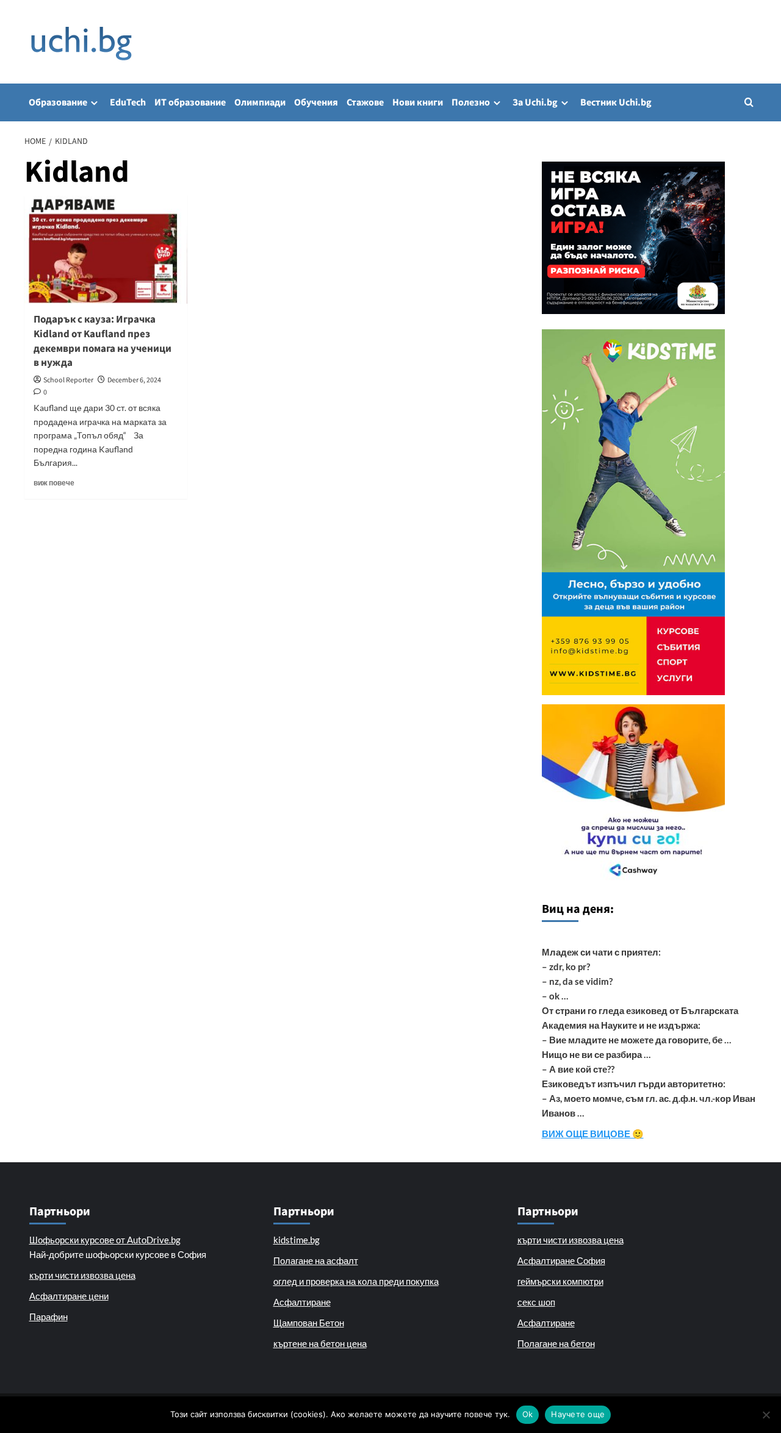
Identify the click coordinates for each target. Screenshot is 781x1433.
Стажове (365, 102)
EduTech (128, 102)
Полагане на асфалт (315, 1260)
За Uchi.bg (535, 102)
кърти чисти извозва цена (82, 1275)
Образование (58, 102)
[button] (749, 102)
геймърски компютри (560, 1281)
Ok (527, 1414)
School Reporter (68, 380)
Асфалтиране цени (69, 1295)
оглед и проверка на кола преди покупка (356, 1281)
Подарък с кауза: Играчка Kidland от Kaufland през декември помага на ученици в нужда (102, 341)
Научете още (578, 1414)
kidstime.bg (296, 1239)
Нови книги (417, 102)
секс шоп (536, 1301)
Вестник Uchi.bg (616, 102)
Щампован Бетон (308, 1322)
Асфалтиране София (561, 1260)
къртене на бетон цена (320, 1343)
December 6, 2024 (134, 380)
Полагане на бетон (556, 1343)
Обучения (316, 102)
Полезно (471, 102)
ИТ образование (190, 102)
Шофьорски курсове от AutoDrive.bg (105, 1239)
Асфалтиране (302, 1301)
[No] (766, 1415)
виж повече (54, 482)
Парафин (48, 1316)
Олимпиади (260, 102)
